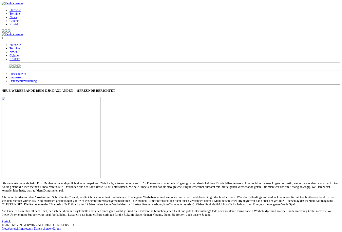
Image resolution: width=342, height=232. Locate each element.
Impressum (16, 77)
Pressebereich (18, 73)
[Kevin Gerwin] (12, 3)
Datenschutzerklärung (23, 81)
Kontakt (15, 24)
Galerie (14, 20)
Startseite (15, 10)
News (13, 17)
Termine (15, 13)
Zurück (6, 221)
